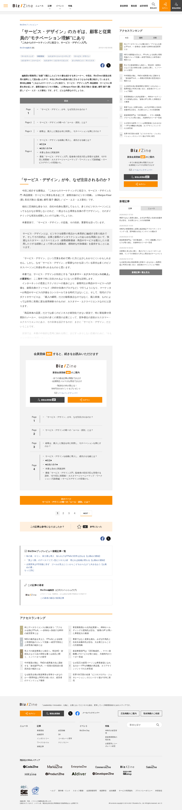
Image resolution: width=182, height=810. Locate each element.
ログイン (86, 400)
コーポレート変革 (65, 738)
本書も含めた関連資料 (49, 152)
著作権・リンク (64, 790)
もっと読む (29, 570)
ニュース (40, 5)
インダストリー (43, 738)
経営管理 (144, 5)
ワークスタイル (43, 742)
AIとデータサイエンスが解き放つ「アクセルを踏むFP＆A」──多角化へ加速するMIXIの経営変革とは (43, 630)
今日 (126, 37)
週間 (140, 37)
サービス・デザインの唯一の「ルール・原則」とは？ (63, 122)
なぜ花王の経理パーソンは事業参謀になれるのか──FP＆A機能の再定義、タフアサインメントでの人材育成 (92, 665)
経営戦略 (61, 730)
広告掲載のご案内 (129, 713)
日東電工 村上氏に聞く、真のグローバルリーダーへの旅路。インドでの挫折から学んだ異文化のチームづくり (140, 252)
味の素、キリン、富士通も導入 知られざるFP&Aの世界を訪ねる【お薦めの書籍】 (63, 556)
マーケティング (27, 56)
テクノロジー (63, 742)
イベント (60, 5)
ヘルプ (52, 790)
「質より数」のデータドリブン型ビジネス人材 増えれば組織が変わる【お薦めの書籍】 (66, 560)
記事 (50, 5)
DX (59, 734)
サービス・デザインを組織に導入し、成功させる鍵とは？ (65, 139)
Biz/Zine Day (84, 730)
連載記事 (40, 746)
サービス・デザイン (82, 56)
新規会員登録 (48, 400)
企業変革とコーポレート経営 (111, 744)
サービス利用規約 (126, 790)
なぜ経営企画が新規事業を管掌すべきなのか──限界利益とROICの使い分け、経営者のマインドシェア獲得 (43, 677)
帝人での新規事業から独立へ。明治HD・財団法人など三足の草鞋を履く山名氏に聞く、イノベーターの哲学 (43, 653)
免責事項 (103, 790)
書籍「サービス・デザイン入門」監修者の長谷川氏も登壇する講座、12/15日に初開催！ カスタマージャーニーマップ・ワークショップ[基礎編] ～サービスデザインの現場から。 (73, 159)
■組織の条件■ (46, 148)
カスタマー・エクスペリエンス (56, 60)
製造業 (134, 5)
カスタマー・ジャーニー (30, 60)
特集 (70, 5)
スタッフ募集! (78, 790)
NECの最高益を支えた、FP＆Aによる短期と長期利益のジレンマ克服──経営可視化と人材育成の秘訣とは (43, 642)
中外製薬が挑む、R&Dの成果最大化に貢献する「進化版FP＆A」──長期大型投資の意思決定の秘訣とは (43, 665)
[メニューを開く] (5, 5)
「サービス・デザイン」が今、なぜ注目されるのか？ (63, 109)
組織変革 (40, 734)
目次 (66, 100)
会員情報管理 (91, 790)
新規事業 (124, 5)
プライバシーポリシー (143, 790)
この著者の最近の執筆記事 (52, 597)
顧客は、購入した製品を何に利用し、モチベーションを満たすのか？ (70, 131)
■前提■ (43, 144)
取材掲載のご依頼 (151, 713)
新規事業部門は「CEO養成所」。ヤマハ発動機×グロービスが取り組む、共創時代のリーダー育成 (92, 653)
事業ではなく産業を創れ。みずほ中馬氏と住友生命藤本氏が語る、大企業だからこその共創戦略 (92, 642)
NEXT (85, 513)
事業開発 (40, 56)
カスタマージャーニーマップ (59, 56)
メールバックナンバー (68, 392)
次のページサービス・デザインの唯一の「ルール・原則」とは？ (66, 500)
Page (28, 122)
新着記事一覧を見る (141, 272)
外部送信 (158, 790)
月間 (155, 37)
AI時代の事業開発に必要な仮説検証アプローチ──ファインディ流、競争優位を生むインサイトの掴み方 (140, 229)
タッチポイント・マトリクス (83, 60)
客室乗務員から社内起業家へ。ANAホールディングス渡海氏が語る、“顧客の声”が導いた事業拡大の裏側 (92, 630)
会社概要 (112, 790)
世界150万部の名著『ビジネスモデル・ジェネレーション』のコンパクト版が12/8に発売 (92, 677)
